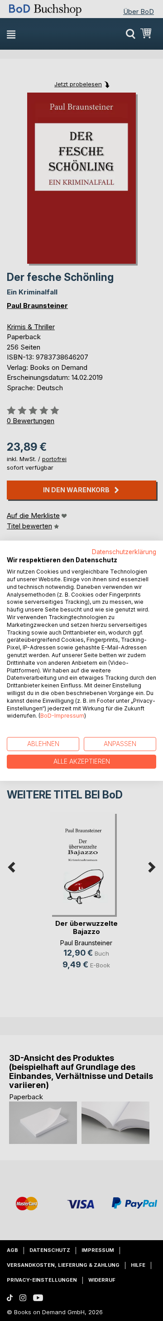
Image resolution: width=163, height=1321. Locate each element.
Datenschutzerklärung (124, 551)
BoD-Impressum (62, 715)
